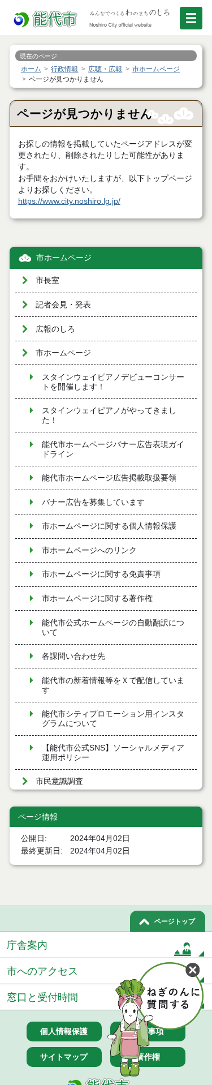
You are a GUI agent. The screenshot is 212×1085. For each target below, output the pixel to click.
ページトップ (174, 921)
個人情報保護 (64, 1031)
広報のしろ (55, 329)
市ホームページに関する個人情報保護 (109, 526)
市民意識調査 (59, 781)
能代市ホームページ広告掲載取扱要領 (109, 478)
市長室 (47, 280)
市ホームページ (64, 258)
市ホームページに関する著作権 (97, 598)
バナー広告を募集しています (93, 502)
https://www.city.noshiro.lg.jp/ (69, 201)
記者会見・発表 (63, 305)
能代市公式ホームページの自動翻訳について (113, 628)
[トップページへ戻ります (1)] (46, 19)
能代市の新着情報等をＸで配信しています (113, 685)
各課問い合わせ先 (73, 656)
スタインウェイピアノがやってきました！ (109, 415)
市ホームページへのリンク (89, 550)
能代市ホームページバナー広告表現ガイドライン (113, 449)
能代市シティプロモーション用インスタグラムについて (113, 719)
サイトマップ (64, 1056)
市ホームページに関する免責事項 (101, 574)
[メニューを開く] (191, 18)
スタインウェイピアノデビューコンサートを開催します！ (113, 382)
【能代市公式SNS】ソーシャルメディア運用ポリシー (113, 753)
